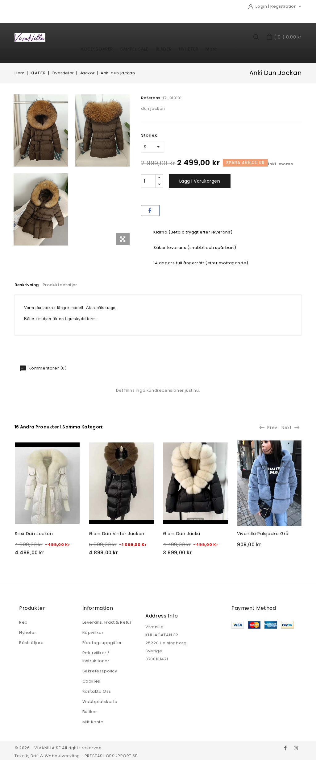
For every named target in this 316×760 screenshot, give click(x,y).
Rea (23, 622)
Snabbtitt (21, 447)
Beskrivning (27, 285)
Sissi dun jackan (34, 534)
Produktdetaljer (60, 285)
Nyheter (27, 632)
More (211, 49)
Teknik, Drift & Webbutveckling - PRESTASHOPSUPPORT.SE (76, 756)
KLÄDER (164, 49)
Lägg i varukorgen (199, 181)
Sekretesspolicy (99, 671)
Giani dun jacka (181, 534)
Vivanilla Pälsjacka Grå (263, 534)
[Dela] (150, 210)
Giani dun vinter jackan (116, 534)
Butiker (89, 712)
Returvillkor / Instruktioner (96, 657)
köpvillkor (93, 632)
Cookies (91, 681)
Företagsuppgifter (102, 643)
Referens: (151, 98)
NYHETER (188, 49)
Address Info (161, 615)
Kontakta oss (96, 691)
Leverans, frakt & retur (107, 622)
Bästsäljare (31, 643)
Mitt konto (93, 722)
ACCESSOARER (97, 49)
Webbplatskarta (100, 701)
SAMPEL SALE (134, 49)
